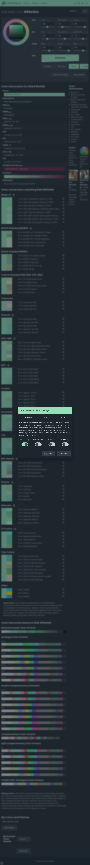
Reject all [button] (48, 453)
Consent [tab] (28, 417)
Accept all (63, 453)
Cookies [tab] (46, 417)
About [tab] (63, 417)
